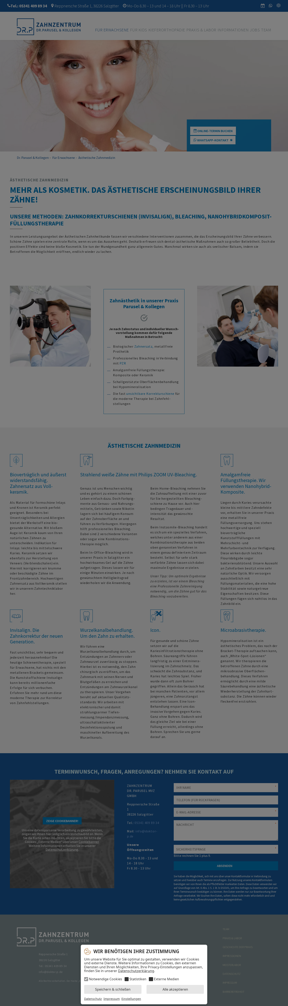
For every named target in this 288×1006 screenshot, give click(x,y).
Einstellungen (131, 999)
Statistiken (137, 979)
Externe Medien (166, 979)
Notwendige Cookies (105, 979)
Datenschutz (93, 999)
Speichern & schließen (113, 989)
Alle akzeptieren (175, 989)
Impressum (112, 999)
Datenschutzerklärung (136, 970)
